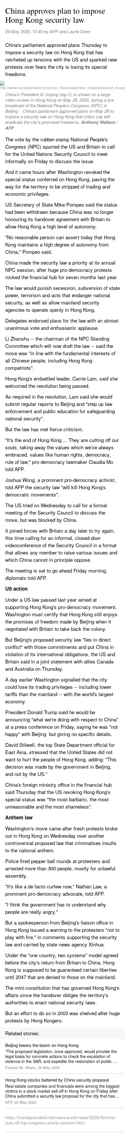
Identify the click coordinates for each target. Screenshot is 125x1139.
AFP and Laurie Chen (70, 31)
